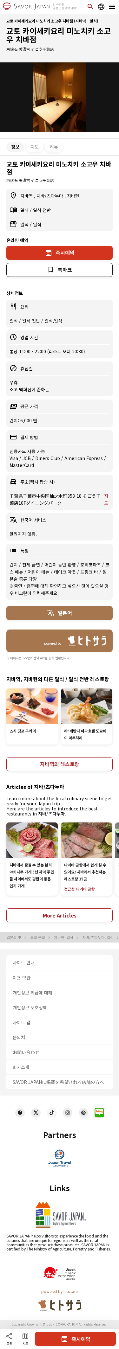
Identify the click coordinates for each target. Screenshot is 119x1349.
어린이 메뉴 (39, 572)
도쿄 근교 (38, 937)
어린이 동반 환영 (60, 564)
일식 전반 (42, 210)
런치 (14, 564)
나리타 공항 (85, 889)
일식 (25, 210)
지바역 (27, 196)
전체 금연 (31, 564)
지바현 (73, 196)
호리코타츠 (91, 564)
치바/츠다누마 (50, 196)
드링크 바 (89, 572)
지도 (34, 147)
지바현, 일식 (64, 937)
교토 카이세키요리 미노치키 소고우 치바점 (58, 35)
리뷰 (54, 147)
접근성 (69, 889)
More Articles (59, 915)
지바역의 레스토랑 (59, 764)
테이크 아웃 (65, 572)
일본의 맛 (14, 937)
